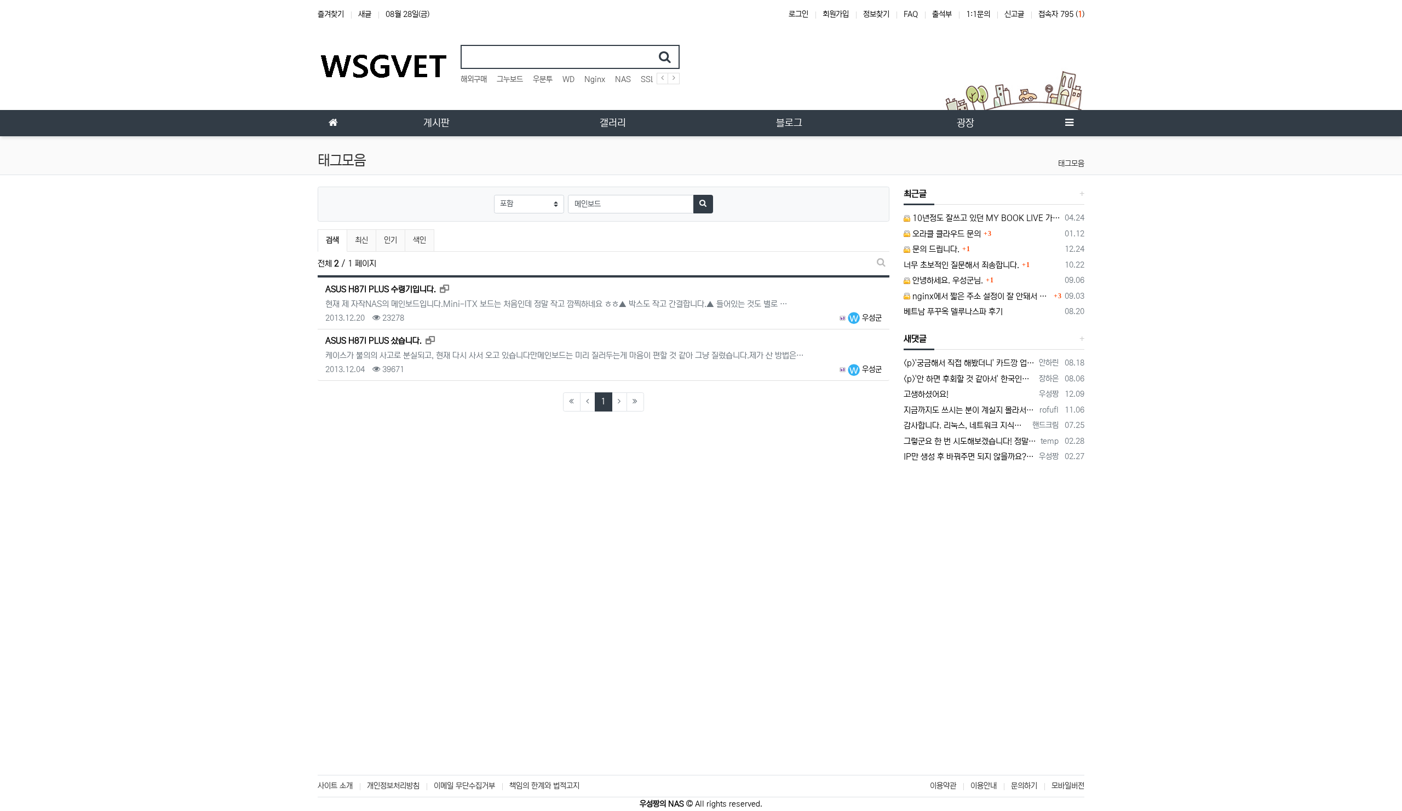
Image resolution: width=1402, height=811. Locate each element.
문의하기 (1024, 785)
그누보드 (510, 79)
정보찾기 (876, 14)
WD (568, 79)
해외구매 (474, 79)
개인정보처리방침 (393, 785)
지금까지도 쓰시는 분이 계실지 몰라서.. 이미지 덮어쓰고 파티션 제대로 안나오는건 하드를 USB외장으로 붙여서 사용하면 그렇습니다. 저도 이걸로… (970, 410)
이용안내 (983, 785)
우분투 (543, 79)
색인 (419, 240)
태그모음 (1071, 163)
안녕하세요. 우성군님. (946, 280)
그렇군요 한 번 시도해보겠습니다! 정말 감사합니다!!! (970, 441)
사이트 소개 (335, 785)
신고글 (1014, 14)
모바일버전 (1068, 785)
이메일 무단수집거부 (464, 785)
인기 (390, 240)
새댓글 (915, 339)
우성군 (871, 318)
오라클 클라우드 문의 (945, 234)
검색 (332, 240)
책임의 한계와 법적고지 (544, 785)
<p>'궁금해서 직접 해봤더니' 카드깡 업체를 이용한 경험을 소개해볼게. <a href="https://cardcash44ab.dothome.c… (970, 363)
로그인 (798, 14)
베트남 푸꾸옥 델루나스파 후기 (953, 311)
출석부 (942, 14)
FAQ (911, 14)
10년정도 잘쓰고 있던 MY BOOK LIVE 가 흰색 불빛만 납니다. (985, 218)
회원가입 (836, 14)
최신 (361, 240)
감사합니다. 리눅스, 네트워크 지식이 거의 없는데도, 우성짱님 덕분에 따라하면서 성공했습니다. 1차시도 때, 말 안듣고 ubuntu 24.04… (966, 425)
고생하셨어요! (926, 394)
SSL (648, 79)
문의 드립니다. (934, 249)
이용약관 (943, 785)
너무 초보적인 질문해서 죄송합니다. (961, 265)
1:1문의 (978, 14)
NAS (623, 79)
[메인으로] (333, 123)
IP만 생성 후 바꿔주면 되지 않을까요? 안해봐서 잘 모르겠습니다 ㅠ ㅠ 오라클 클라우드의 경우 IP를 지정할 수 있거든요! (970, 456)
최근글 (915, 194)
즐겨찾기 (331, 14)
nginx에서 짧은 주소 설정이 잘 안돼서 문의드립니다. (981, 296)
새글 (364, 14)
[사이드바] (1069, 123)
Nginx (594, 79)
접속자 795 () (1061, 14)
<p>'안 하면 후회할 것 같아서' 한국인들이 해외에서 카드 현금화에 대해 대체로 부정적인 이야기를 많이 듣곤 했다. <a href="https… (970, 379)
